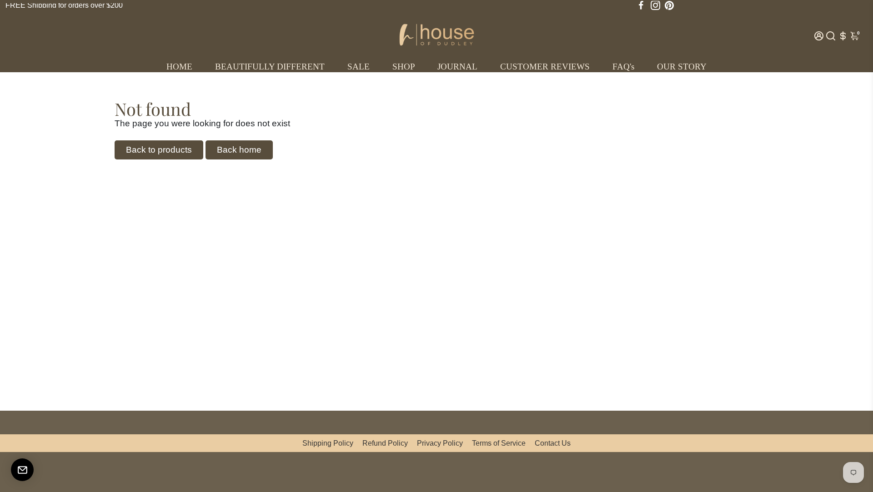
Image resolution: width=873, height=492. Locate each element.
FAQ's (623, 66)
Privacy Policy (440, 443)
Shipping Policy (327, 443)
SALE (358, 66)
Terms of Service (499, 443)
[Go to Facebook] (641, 5)
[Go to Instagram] (655, 5)
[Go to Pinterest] (669, 5)
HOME (179, 66)
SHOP (403, 66)
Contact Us (553, 443)
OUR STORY (682, 66)
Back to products (159, 149)
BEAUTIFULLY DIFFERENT (270, 66)
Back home (239, 149)
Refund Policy (385, 443)
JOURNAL (457, 66)
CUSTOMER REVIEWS (545, 66)
